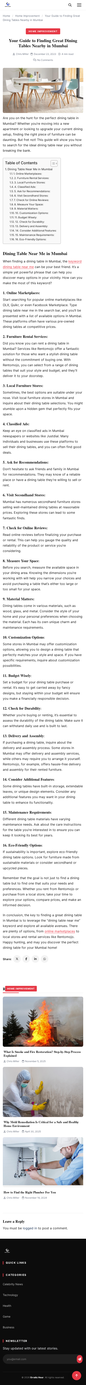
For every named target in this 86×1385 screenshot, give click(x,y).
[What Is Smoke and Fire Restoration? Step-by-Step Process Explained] (43, 1022)
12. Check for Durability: (30, 221)
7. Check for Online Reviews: (31, 200)
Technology (10, 1295)
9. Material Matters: (26, 208)
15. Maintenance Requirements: (34, 234)
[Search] (70, 5)
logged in (30, 1228)
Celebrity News (13, 1284)
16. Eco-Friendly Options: (30, 239)
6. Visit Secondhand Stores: (31, 195)
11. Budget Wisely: (26, 217)
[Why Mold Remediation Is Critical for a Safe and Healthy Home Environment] (43, 1092)
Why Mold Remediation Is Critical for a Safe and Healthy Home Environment (41, 1124)
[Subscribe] (79, 1359)
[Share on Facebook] (26, 959)
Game (6, 1316)
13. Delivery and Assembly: (31, 226)
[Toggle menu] (79, 5)
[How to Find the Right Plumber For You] (43, 1162)
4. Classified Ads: (25, 186)
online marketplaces (60, 931)
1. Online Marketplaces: (27, 173)
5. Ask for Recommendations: (32, 191)
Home (6, 15)
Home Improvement (27, 15)
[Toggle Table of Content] (52, 163)
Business (8, 1327)
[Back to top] (76, 1375)
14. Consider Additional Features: (36, 230)
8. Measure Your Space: (29, 204)
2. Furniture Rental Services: (31, 178)
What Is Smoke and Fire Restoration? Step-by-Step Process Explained (42, 1054)
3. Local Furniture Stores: (29, 182)
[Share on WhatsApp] (44, 959)
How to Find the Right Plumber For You (30, 1192)
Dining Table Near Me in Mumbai (30, 169)
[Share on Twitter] (17, 959)
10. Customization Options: (32, 213)
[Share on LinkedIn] (35, 959)
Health (7, 1305)
